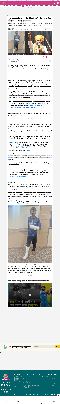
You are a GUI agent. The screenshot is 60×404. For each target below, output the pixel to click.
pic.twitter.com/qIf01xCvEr (28, 107)
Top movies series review (35, 383)
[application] (30, 295)
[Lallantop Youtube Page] (10, 385)
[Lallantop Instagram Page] (7, 385)
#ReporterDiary (32, 105)
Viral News (25, 391)
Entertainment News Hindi (36, 378)
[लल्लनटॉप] (3, 3)
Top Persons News (26, 388)
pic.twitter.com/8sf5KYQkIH (21, 148)
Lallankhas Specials (27, 379)
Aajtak (6, 0)
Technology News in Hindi (55, 378)
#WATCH (11, 142)
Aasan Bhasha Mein (18, 384)
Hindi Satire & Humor (26, 378)
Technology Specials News (55, 383)
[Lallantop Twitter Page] (4, 385)
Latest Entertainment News (36, 385)
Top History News (26, 384)
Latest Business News (44, 378)
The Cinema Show (17, 388)
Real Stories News (26, 385)
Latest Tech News (54, 379)
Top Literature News (27, 387)
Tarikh (15, 386)
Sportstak (16, 0)
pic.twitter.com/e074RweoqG (17, 176)
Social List (16, 385)
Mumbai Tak (25, 0)
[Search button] (54, 3)
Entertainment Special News (35, 381)
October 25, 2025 (23, 110)
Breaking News (26, 381)
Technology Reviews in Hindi (55, 385)
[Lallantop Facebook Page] (2, 385)
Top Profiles (25, 389)
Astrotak (30, 0)
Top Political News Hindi (26, 383)
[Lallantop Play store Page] (7, 392)
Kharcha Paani (17, 382)
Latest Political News (27, 386)
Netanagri (16, 380)
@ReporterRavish (14, 107)
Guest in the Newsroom (16, 379)
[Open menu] (2, 5)
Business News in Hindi (45, 377)
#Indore (39, 105)
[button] (58, 3)
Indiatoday (11, 0)
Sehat (15, 387)
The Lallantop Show (18, 376)
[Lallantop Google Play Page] (4, 392)
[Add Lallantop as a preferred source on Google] (47, 29)
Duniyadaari (16, 377)
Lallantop (3, 0)
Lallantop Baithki (17, 381)
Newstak (20, 0)
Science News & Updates (54, 381)
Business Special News (44, 380)
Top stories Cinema (36, 379)
